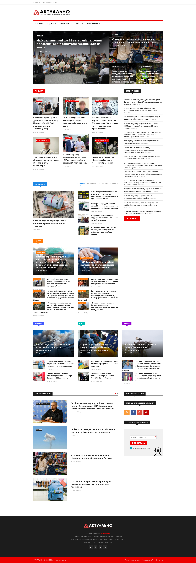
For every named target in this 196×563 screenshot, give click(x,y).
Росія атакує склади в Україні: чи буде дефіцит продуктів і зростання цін (53, 347)
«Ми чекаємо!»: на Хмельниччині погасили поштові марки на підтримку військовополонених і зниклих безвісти (143, 174)
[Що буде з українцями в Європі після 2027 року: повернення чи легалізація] (83, 364)
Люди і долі (41, 252)
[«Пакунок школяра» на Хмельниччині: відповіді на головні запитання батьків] (50, 463)
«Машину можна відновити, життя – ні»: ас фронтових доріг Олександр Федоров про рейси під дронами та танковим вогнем (53, 307)
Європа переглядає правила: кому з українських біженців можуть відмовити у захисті (95, 347)
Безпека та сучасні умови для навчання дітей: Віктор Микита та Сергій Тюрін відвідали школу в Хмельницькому (45, 123)
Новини (40, 36)
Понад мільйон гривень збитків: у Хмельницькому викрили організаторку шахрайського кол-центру (139, 150)
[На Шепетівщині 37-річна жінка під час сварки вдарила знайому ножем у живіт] (76, 106)
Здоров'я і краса (87, 258)
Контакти (159, 560)
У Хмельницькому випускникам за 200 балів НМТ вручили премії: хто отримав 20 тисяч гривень (141, 126)
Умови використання (132, 560)
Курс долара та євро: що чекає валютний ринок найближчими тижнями (49, 223)
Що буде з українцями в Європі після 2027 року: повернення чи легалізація (104, 363)
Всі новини (132, 218)
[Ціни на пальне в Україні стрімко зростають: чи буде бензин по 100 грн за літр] (39, 376)
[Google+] (100, 547)
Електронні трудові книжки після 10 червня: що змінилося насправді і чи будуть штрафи (104, 206)
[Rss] (91, 547)
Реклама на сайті (148, 560)
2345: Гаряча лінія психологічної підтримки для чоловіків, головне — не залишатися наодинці (98, 265)
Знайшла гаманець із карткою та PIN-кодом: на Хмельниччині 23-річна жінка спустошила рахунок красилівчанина (105, 123)
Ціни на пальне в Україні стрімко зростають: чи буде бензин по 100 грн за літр (59, 375)
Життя (78, 23)
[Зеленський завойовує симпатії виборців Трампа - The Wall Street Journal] (83, 376)
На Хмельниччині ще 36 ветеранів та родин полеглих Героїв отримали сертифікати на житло (69, 44)
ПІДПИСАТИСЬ (138, 443)
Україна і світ (93, 23)
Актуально (65, 23)
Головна (39, 23)
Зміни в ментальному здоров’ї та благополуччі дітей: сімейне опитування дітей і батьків (104, 281)
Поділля (51, 23)
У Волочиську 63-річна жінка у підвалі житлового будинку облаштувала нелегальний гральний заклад (142, 182)
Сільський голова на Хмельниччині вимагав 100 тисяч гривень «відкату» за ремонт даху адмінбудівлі (148, 76)
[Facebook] (95, 547)
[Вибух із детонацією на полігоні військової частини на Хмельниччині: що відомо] (50, 437)
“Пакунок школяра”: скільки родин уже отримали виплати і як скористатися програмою (60, 363)
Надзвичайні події (118, 67)
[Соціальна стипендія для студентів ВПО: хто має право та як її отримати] (83, 218)
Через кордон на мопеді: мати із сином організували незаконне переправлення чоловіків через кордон (122, 76)
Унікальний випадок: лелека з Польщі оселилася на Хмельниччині (140, 347)
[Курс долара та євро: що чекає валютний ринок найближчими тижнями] (53, 204)
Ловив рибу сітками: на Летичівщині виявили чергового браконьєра (103, 160)
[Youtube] (105, 547)
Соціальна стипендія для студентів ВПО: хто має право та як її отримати (104, 218)
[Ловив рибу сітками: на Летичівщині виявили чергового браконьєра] (105, 145)
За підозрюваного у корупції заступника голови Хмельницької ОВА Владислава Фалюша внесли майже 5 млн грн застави (92, 406)
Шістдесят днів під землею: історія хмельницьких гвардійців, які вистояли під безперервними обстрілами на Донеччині (98, 295)
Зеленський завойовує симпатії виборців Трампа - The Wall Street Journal (103, 375)
